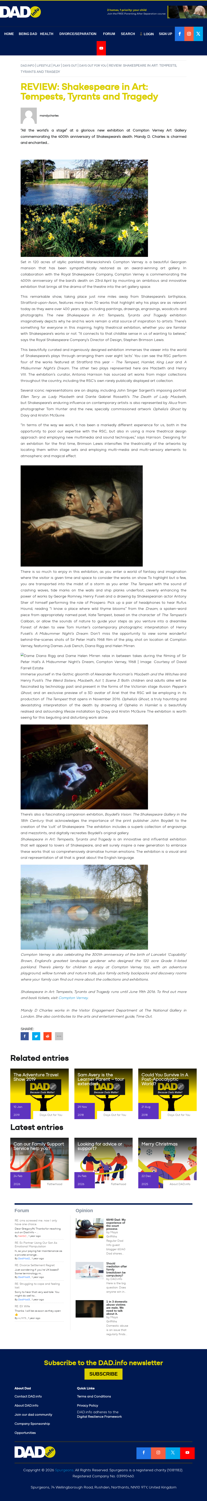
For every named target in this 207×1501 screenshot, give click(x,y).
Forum (22, 1210)
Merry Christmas (160, 1144)
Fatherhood (54, 1184)
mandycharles (49, 115)
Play (56, 65)
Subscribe (103, 1374)
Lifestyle (44, 65)
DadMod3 (24, 1277)
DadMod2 (24, 1258)
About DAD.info (180, 1184)
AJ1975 (22, 1318)
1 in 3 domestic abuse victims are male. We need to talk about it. (116, 1307)
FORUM (109, 34)
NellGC (22, 1236)
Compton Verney (73, 998)
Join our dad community (33, 1414)
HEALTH (46, 34)
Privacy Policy (87, 1405)
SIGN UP (165, 34)
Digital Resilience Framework (99, 1416)
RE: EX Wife (22, 1306)
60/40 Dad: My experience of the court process (116, 1224)
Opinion (84, 1210)
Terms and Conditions (94, 1396)
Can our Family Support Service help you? (39, 1146)
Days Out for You (93, 65)
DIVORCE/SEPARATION (77, 34)
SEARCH (128, 34)
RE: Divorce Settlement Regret (35, 1265)
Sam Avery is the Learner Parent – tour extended (101, 1079)
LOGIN (149, 34)
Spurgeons (64, 1470)
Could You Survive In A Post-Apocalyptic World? (165, 1079)
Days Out (70, 65)
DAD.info (27, 65)
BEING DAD (28, 34)
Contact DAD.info (28, 1396)
